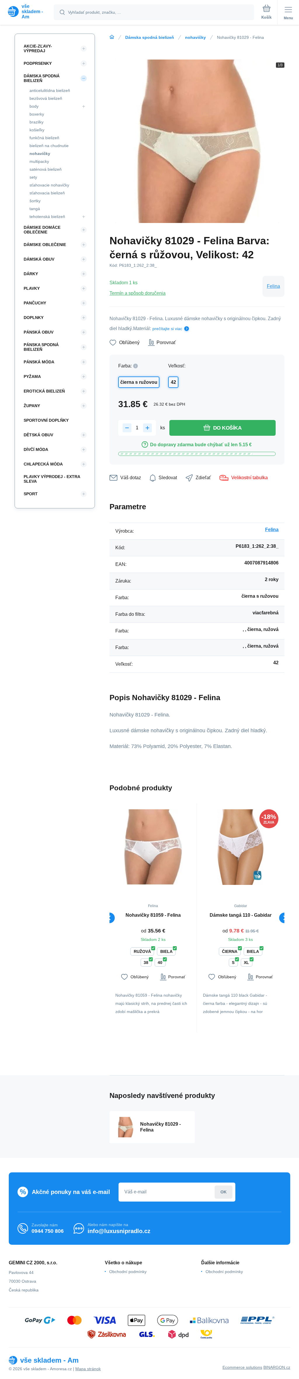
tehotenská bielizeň (47, 216)
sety (33, 177)
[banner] (27, 11)
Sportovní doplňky (46, 420)
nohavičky (195, 37)
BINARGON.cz (276, 1367)
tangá (34, 208)
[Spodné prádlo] (111, 37)
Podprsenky (38, 63)
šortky (35, 200)
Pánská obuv (38, 332)
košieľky (36, 130)
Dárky (31, 273)
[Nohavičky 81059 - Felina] (153, 847)
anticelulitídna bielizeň (49, 90)
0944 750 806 (48, 1231)
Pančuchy (35, 303)
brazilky (36, 122)
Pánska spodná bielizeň (41, 347)
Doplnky (34, 317)
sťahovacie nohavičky (49, 185)
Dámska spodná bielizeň (149, 37)
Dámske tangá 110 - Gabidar (241, 915)
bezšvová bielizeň (45, 98)
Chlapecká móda (43, 464)
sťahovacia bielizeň (47, 193)
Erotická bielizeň (44, 391)
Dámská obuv (39, 259)
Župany (32, 405)
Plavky (32, 288)
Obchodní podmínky (128, 1271)
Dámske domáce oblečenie (42, 229)
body (34, 106)
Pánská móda (39, 362)
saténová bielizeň (45, 169)
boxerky (36, 114)
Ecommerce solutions (242, 1367)
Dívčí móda (36, 449)
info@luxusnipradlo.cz (119, 1231)
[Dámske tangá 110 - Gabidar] (241, 847)
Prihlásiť (223, 1192)
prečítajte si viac (167, 328)
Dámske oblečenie (45, 244)
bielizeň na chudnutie (49, 145)
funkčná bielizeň (44, 137)
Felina (273, 286)
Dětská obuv (38, 435)
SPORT (31, 493)
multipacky (39, 161)
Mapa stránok (88, 1368)
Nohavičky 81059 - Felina (153, 915)
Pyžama (32, 376)
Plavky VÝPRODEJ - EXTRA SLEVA (52, 479)
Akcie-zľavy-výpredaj (38, 48)
